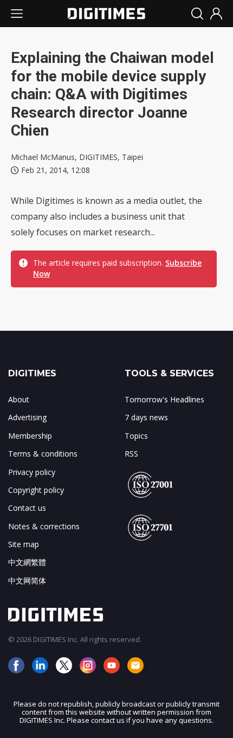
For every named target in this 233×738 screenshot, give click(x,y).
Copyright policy (36, 490)
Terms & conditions (42, 453)
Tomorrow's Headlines (164, 399)
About (18, 399)
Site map (23, 544)
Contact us (27, 508)
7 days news (146, 417)
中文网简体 (27, 580)
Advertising (27, 417)
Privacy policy (31, 472)
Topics (136, 436)
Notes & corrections (44, 526)
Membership (30, 436)
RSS (131, 453)
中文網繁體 (27, 562)
